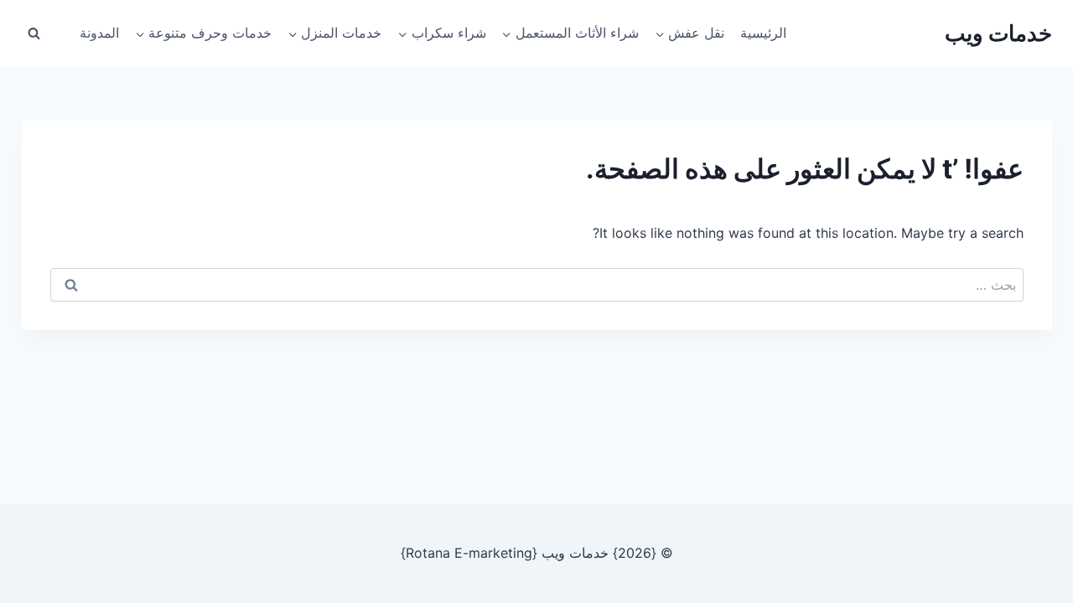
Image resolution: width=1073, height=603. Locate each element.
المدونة (99, 32)
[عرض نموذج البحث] (34, 33)
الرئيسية (763, 32)
